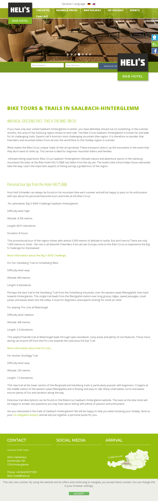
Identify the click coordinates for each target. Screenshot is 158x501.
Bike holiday (92, 10)
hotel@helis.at (21, 476)
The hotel (43, 10)
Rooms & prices (66, 10)
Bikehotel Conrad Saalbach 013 (75, 54)
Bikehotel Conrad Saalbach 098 (86, 54)
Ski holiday (116, 10)
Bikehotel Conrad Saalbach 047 (79, 54)
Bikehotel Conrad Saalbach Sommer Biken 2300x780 (83, 54)
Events (135, 10)
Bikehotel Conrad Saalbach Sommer (68, 54)
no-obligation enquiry (26, 415)
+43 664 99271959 (26, 472)
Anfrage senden (113, 66)
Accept (79, 493)
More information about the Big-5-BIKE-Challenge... (37, 255)
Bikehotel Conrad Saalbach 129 (90, 54)
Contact (42, 16)
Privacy (79, 497)
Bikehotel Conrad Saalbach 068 (72, 54)
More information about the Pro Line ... (29, 348)
